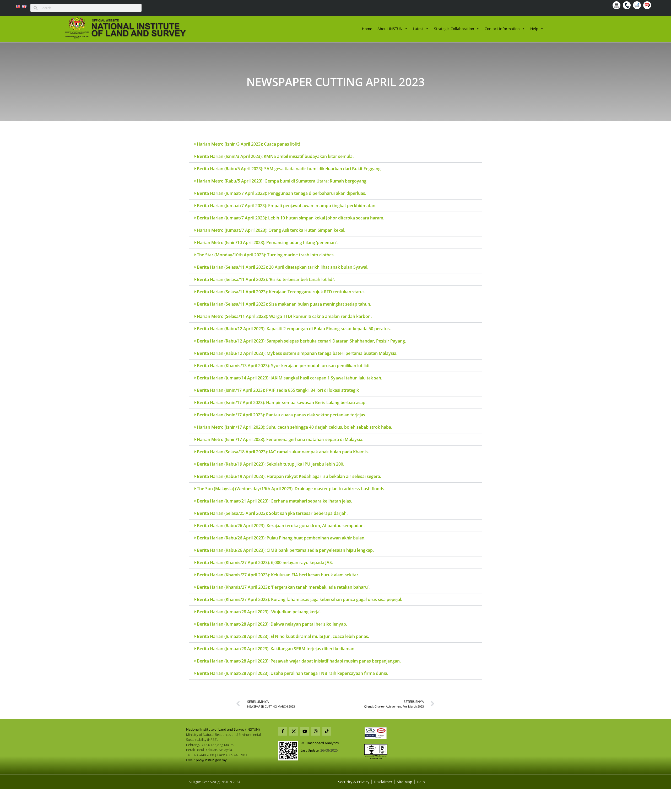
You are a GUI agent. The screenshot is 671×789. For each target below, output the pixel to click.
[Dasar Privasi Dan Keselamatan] (383, 781)
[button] (335, 144)
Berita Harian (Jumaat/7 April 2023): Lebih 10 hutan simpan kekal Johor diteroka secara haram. (290, 218)
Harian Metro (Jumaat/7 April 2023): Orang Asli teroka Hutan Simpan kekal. (271, 230)
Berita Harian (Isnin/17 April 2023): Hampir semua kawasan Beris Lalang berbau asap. (281, 402)
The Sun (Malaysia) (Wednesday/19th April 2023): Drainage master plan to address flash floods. (291, 489)
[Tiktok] (326, 731)
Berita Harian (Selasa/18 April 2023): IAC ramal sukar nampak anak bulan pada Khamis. (283, 452)
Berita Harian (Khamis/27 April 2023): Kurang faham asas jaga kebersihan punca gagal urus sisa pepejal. (299, 599)
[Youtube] (304, 731)
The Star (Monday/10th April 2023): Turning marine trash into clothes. (266, 255)
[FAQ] (648, 6)
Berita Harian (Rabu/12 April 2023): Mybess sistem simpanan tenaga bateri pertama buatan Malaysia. (297, 353)
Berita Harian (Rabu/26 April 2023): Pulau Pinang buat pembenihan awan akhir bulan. (281, 538)
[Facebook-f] (282, 731)
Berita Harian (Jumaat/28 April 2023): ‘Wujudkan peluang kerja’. (259, 612)
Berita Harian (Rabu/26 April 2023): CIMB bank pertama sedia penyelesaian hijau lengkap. (285, 550)
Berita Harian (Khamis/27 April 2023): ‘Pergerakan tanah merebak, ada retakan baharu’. (283, 587)
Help (534, 28)
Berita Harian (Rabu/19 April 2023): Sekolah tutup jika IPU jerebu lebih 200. (270, 464)
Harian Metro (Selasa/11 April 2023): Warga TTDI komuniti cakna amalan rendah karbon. (284, 316)
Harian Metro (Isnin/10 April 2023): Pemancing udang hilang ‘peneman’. (267, 242)
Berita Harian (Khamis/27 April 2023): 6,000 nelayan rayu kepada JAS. (265, 562)
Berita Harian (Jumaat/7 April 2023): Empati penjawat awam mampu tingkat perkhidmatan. (286, 205)
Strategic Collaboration (454, 28)
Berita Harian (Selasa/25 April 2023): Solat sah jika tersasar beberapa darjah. (272, 513)
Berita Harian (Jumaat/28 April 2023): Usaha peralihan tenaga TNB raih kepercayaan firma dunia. (292, 673)
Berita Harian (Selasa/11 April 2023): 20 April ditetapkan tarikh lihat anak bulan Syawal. (282, 267)
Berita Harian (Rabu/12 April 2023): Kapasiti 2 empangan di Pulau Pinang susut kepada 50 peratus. (294, 329)
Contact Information (502, 28)
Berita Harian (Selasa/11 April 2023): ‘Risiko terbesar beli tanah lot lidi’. (266, 279)
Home (367, 28)
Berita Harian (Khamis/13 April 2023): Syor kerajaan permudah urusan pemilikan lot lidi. (283, 365)
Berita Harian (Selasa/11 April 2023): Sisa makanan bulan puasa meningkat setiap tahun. (284, 304)
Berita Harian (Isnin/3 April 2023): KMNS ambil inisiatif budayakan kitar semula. (275, 156)
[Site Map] (617, 6)
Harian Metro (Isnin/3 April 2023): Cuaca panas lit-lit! (248, 144)
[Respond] (637, 6)
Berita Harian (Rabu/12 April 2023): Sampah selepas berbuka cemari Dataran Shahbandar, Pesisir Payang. (301, 341)
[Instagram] (315, 731)
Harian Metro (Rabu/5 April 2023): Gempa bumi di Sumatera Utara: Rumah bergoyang (281, 181)
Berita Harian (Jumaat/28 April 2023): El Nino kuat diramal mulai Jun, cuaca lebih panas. (283, 636)
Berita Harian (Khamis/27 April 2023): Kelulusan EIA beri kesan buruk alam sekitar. (278, 575)
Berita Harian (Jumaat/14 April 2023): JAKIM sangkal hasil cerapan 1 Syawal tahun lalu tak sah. (289, 378)
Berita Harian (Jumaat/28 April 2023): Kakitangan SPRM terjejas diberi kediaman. (276, 649)
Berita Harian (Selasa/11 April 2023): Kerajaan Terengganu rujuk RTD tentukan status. (281, 292)
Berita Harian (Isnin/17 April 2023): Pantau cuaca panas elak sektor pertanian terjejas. (281, 415)
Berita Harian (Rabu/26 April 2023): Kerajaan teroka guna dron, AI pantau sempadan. (281, 525)
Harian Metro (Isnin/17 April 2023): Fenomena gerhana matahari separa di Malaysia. (280, 439)
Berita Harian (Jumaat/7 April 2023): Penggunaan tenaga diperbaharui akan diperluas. (281, 193)
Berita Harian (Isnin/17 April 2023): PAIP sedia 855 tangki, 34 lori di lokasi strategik (278, 390)
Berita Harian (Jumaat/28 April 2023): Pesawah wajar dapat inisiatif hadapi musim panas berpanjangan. (299, 661)
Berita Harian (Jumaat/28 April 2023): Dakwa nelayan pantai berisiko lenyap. (272, 624)
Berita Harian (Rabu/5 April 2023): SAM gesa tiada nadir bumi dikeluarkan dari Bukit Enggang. (289, 169)
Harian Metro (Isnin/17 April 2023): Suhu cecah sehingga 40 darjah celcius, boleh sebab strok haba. (294, 427)
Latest (418, 28)
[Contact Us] (627, 6)
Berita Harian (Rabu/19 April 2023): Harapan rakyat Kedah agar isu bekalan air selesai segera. (289, 476)
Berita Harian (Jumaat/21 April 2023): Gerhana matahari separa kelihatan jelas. (274, 501)
